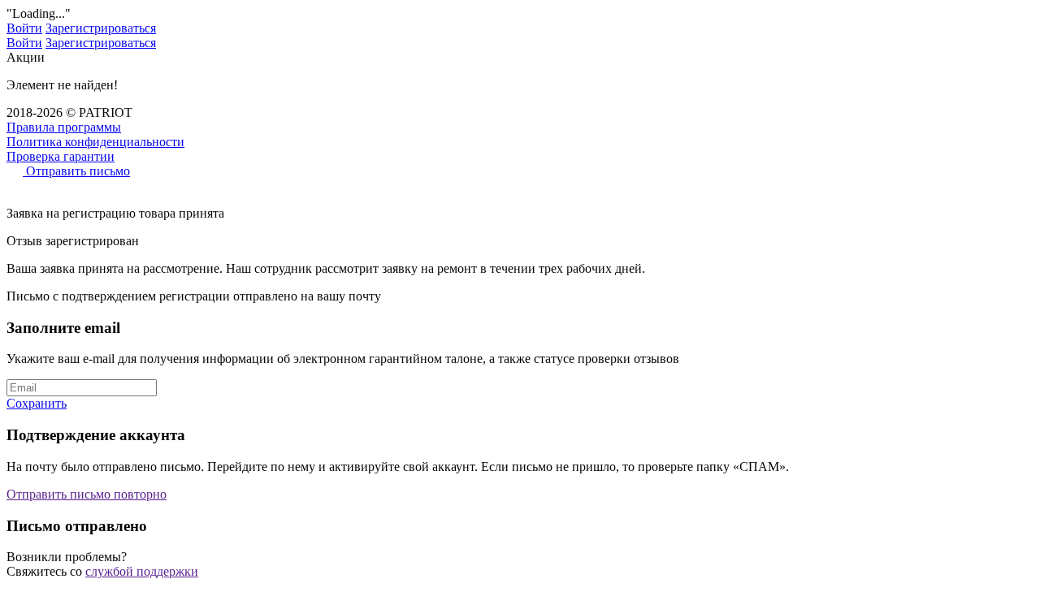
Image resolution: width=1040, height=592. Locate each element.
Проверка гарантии (60, 156)
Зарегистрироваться (101, 28)
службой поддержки (141, 571)
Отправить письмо (76, 171)
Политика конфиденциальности (95, 142)
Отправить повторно (86, 494)
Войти (24, 28)
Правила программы (63, 127)
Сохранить (36, 403)
